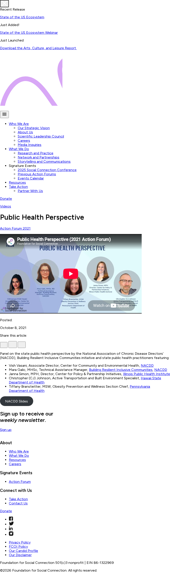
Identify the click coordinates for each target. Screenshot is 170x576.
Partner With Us (30, 191)
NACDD (147, 365)
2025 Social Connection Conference (47, 170)
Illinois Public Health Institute (146, 374)
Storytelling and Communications (44, 161)
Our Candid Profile (23, 551)
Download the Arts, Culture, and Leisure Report (38, 48)
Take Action (18, 187)
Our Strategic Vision (34, 128)
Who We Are (19, 124)
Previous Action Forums (37, 174)
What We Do (19, 149)
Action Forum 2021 (15, 228)
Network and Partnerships (38, 157)
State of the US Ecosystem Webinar (29, 32)
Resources (17, 182)
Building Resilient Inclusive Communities (121, 370)
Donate (6, 198)
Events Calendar (31, 178)
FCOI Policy (18, 546)
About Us (25, 132)
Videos (5, 206)
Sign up (6, 430)
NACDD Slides (16, 401)
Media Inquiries (29, 145)
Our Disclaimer (20, 555)
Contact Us (18, 503)
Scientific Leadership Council (41, 136)
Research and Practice (35, 153)
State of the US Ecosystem (22, 17)
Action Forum (20, 482)
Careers (24, 140)
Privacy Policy (20, 542)
